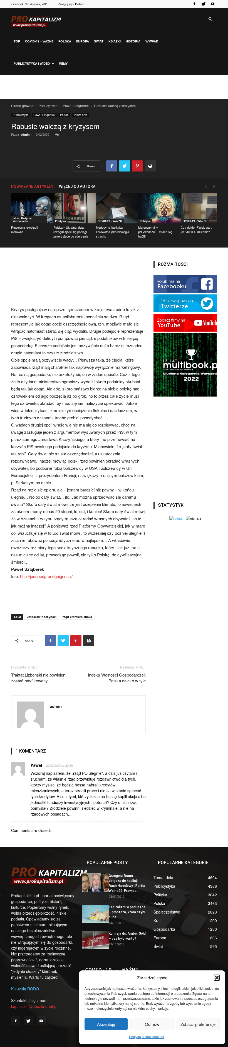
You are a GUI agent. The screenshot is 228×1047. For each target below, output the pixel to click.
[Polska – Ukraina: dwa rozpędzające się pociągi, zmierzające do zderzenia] (71, 208)
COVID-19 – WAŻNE (39, 41)
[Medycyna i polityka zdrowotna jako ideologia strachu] (114, 208)
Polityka (60, 221)
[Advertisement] (114, 87)
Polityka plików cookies (146, 1036)
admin (25, 134)
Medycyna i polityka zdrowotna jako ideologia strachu (112, 231)
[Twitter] (203, 4)
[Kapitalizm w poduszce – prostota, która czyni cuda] (93, 914)
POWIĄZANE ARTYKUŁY (32, 186)
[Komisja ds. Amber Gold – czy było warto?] (93, 940)
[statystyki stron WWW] (177, 518)
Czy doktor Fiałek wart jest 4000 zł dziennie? (196, 229)
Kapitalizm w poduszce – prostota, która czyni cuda (127, 912)
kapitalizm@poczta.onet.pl (34, 1006)
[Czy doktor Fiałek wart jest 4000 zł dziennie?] (199, 208)
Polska (64, 41)
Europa (82, 41)
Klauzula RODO (25, 989)
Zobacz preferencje (197, 1024)
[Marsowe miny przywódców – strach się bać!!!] (156, 208)
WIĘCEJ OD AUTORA (77, 186)
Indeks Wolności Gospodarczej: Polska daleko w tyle (117, 677)
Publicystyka (48, 105)
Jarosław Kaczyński (41, 617)
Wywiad (151, 41)
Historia (133, 41)
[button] (217, 977)
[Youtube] (213, 4)
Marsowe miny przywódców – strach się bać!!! (155, 231)
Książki (114, 41)
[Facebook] (194, 4)
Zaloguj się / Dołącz (71, 4)
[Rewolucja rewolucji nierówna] (29, 208)
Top (17, 41)
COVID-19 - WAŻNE (110, 221)
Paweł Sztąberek (76, 105)
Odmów (152, 1024)
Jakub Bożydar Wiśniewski (22, 219)
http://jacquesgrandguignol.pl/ (46, 576)
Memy (63, 63)
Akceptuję (106, 1024)
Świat (98, 41)
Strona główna (22, 105)
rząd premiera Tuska (77, 617)
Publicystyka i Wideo (32, 63)
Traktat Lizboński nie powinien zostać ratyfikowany (38, 677)
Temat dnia (80, 115)
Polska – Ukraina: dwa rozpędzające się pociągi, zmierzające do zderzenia (70, 231)
